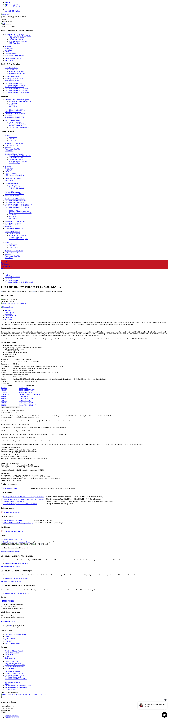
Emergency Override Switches (14, 666)
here (9, 625)
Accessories (8, 314)
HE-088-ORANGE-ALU (27, 392)
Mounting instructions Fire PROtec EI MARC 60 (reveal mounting (23, 497)
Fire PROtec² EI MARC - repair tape (30, 394)
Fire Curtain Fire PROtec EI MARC (16, 679)
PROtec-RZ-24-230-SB (26, 398)
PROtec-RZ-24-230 (25, 396)
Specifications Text (10, 315)
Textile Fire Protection (11, 68)
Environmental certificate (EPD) (18, 127)
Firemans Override (10, 689)
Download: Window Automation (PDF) (17, 563)
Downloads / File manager (13, 58)
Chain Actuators (10, 658)
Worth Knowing (10, 638)
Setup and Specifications (16, 38)
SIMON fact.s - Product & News (15, 110)
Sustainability (13, 103)
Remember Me (5, 710)
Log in (3, 712)
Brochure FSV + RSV (10, 488)
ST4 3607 (4, 403)
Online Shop (9, 151)
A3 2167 (4, 390)
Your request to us (8, 621)
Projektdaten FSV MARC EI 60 (13, 539)
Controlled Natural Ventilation (18, 41)
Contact (7, 135)
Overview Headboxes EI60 (11, 512)
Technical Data (9, 312)
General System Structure (16, 71)
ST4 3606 (4, 401)
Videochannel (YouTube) (12, 149)
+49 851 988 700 (7, 601)
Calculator (4, 261)
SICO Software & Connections (14, 55)
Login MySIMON (6, 266)
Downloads (8, 317)
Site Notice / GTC (14, 138)
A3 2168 (4, 392)
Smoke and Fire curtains (12, 76)
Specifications (9, 60)
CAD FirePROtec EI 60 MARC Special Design (18, 523)
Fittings (7, 51)
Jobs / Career (13, 107)
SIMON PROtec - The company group (17, 99)
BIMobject (8, 147)
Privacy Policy (13, 140)
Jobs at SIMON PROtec (12, 11)
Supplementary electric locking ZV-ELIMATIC (19, 687)
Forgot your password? (12, 717)
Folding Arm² (9, 654)
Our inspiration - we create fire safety (20, 101)
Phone (3, 263)
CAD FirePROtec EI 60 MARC (13, 520)
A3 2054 (4, 388)
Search (3, 268)
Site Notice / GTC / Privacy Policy (15, 634)
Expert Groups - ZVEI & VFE (14, 117)
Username (4, 706)
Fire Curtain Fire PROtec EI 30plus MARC (18, 88)
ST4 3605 (4, 398)
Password (4, 708)
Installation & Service (15, 126)
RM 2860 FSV (23, 388)
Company (8, 642)
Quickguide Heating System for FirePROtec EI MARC (20, 504)
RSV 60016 (5, 394)
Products (7, 656)
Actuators (8, 46)
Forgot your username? (12, 716)
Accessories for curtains (12, 80)
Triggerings (8, 50)
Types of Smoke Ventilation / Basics (20, 36)
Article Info (8, 310)
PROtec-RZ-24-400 (25, 401)
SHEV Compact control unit (13, 663)
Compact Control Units (12, 661)
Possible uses (13, 69)
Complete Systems (10, 53)
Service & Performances (12, 120)
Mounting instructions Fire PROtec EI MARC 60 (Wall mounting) (23, 499)
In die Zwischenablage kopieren (10, 407)
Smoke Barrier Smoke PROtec (14, 78)
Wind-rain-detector (10, 668)
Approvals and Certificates (17, 73)
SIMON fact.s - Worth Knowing (15, 113)
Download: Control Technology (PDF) (17, 578)
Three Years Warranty (11, 145)
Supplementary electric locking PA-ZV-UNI (18, 685)
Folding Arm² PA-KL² (12, 653)
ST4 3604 (4, 396)
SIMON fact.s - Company (13, 112)
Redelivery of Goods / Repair (14, 144)
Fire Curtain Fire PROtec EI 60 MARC (17, 90)
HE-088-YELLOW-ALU (27, 390)
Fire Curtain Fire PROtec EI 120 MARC (17, 92)
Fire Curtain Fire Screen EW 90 (14, 87)
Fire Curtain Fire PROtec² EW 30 (15, 85)
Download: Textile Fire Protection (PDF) (17, 593)
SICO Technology (14, 43)
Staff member (13, 137)
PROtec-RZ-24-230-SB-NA (27, 405)
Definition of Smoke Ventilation (14, 34)
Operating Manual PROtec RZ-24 (13, 501)
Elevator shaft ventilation (12, 682)
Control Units (9, 48)
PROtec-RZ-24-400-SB (26, 403)
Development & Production (17, 124)
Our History (12, 105)
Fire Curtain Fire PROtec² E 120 (15, 83)
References (8, 115)
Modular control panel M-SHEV (15, 665)
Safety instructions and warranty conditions (16, 542)
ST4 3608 (4, 405)
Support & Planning (15, 122)
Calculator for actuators (16, 39)
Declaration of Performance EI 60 (13, 531)
